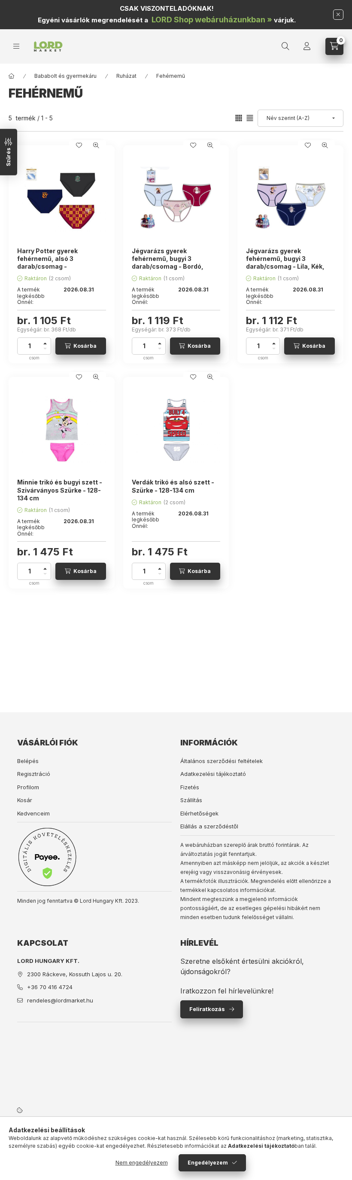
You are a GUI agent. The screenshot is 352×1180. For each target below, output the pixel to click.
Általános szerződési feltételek (221, 760)
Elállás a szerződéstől (209, 826)
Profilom (28, 787)
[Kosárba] (80, 346)
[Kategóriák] (16, 46)
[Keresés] (285, 46)
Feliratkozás (207, 1008)
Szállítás (191, 800)
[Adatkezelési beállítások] (19, 1110)
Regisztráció (33, 773)
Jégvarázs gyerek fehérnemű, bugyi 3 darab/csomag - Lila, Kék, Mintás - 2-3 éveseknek (285, 262)
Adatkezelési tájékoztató (213, 773)
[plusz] (45, 342)
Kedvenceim (33, 813)
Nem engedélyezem (141, 1162)
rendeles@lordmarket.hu (60, 1000)
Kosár (24, 800)
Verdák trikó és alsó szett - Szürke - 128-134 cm (173, 485)
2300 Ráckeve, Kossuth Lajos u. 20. (74, 974)
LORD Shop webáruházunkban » (212, 19)
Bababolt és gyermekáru (65, 76)
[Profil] (307, 46)
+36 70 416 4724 (50, 987)
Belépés (28, 760)
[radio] (249, 118)
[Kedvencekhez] (79, 145)
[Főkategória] (12, 76)
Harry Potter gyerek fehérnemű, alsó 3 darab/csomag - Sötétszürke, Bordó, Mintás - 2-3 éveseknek (59, 266)
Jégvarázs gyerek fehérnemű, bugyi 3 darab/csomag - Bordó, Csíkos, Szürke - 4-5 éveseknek (167, 266)
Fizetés (189, 787)
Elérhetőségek (199, 813)
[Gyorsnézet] (96, 145)
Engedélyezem (208, 1162)
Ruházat (126, 76)
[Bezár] (338, 14)
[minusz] (45, 350)
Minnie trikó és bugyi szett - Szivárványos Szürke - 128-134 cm (59, 489)
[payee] (47, 856)
